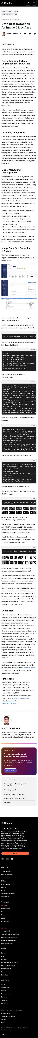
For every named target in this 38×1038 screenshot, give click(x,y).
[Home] (6, 3)
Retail (3, 918)
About (3, 984)
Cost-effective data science (10, 934)
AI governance (5, 884)
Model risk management (8, 940)
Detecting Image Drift (11, 790)
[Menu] (34, 3)
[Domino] (15, 823)
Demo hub (4, 975)
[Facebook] (25, 33)
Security (4, 1019)
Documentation (6, 968)
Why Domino (5, 987)
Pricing (3, 890)
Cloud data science (7, 943)
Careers (3, 991)
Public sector (5, 915)
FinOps (3, 887)
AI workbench (5, 878)
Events (3, 953)
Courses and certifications (9, 962)
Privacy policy (5, 1013)
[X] (2, 859)
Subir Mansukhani (14, 33)
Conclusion (7, 802)
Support (4, 972)
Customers (4, 1000)
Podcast (4, 959)
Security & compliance (8, 893)
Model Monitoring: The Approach (14, 794)
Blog (2, 956)
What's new (5, 896)
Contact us (4, 1003)
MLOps (3, 881)
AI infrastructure (6, 871)
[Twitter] (30, 33)
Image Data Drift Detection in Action (15, 798)
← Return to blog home (7, 44)
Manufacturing (5, 921)
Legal (3, 1022)
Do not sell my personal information (12, 1010)
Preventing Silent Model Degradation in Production (15, 785)
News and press (6, 994)
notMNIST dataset (9, 703)
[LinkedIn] (35, 33)
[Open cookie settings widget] (3, 1035)
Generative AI (5, 931)
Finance (3, 912)
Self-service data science (9, 937)
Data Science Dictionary (8, 965)
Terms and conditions (8, 1016)
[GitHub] (12, 859)
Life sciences (5, 908)
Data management (7, 874)
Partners (4, 997)
